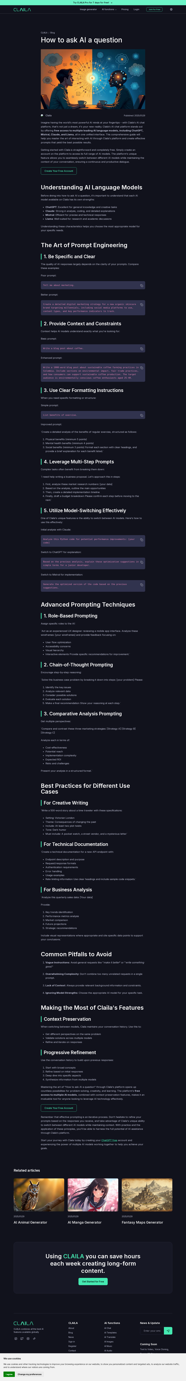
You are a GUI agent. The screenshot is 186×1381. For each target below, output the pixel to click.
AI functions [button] (108, 9)
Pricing (124, 9)
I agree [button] (9, 1374)
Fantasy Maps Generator (142, 1222)
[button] (93, 2)
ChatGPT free (109, 1140)
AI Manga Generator (85, 1222)
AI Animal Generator (30, 1222)
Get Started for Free (93, 1281)
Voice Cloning (161, 1349)
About (71, 1328)
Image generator (88, 9)
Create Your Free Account (58, 170)
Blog (52, 32)
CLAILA (44, 32)
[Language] (171, 9)
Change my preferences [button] (30, 1374)
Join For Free (154, 9)
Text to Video (146, 1349)
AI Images (108, 1341)
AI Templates (110, 1332)
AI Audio (108, 1350)
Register (72, 1346)
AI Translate (110, 1337)
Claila (48, 115)
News (71, 1337)
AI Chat (107, 1328)
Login (136, 9)
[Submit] (168, 1331)
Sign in (71, 1341)
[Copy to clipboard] (134, 285)
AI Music (108, 1346)
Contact (72, 1350)
